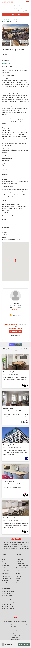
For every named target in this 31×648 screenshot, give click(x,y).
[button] (28, 25)
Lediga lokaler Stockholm (8, 591)
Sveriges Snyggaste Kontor (8, 570)
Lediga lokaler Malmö (7, 595)
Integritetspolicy (5, 565)
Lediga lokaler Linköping (7, 606)
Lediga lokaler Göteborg (7, 593)
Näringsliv (18, 576)
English (3, 561)
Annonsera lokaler (6, 576)
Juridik (17, 580)
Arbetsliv (18, 578)
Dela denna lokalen (16, 331)
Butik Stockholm (20, 20)
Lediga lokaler (6, 20)
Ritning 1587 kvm (6, 63)
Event (17, 585)
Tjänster (18, 554)
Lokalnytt (4, 554)
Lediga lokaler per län (7, 612)
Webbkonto (19, 557)
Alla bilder (21, 49)
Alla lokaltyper (6, 10)
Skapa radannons (6, 580)
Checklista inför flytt (21, 567)
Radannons (18, 561)
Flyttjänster (18, 570)
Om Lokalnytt (5, 557)
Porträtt (18, 582)
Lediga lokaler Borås (6, 600)
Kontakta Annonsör (24, 644)
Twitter (18, 630)
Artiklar (18, 573)
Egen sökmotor (19, 559)
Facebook (24, 630)
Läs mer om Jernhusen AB (10, 324)
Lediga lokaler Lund (6, 604)
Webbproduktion (20, 563)
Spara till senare (8, 49)
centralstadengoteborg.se (15, 328)
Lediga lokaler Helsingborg (8, 597)
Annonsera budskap (6, 578)
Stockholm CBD (5, 21)
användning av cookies (18, 625)
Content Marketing (6, 582)
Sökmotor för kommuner (22, 565)
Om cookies (4, 563)
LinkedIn (14, 630)
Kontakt (3, 559)
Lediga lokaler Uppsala (7, 610)
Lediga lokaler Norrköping (8, 608)
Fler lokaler (15, 309)
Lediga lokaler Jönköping (8, 602)
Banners (4, 585)
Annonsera (5, 573)
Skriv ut (6, 54)
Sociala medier (5, 567)
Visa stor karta (16, 284)
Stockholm (12, 20)
